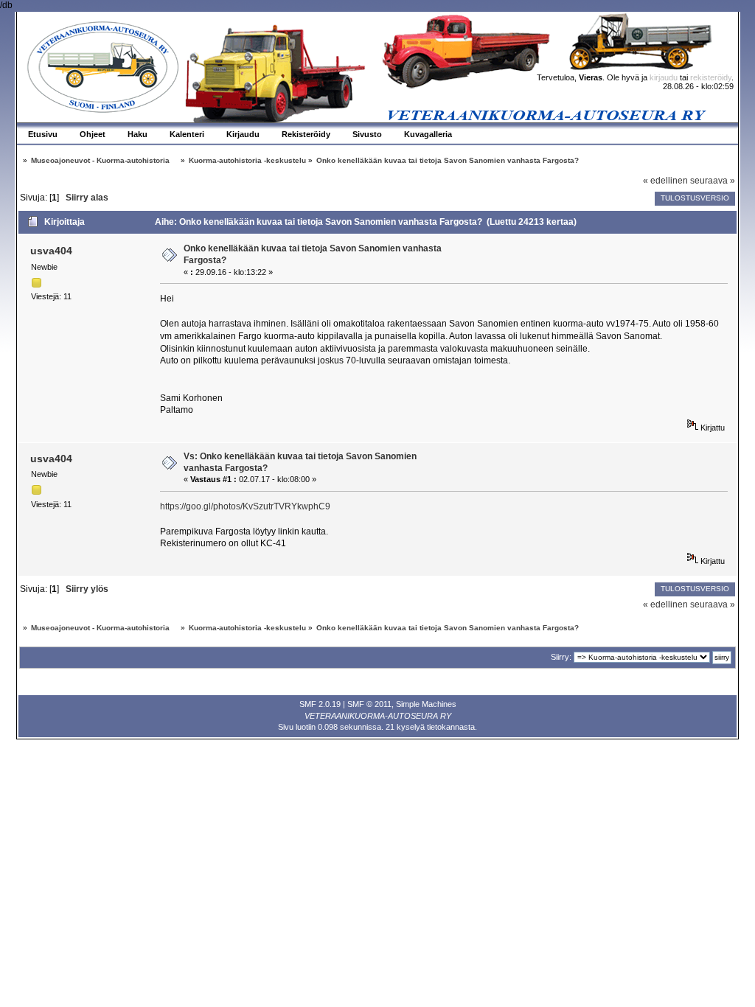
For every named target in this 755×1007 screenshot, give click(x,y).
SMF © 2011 (369, 704)
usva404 (51, 251)
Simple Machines (426, 704)
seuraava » (712, 180)
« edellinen (665, 180)
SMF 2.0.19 (320, 704)
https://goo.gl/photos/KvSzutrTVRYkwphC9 (245, 506)
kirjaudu (664, 77)
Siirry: (561, 656)
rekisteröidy (710, 77)
